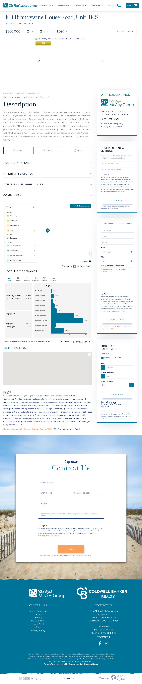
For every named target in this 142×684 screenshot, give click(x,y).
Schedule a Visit (125, 224)
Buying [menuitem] (38, 614)
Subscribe (117, 200)
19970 (49, 429)
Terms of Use (49, 664)
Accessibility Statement (68, 664)
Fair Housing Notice (89, 664)
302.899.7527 (103, 614)
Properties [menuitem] (63, 5)
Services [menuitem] (80, 5)
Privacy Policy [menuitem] (38, 630)
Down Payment (108, 372)
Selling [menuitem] (38, 617)
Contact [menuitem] (111, 5)
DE (20, 429)
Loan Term (106, 354)
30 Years (107, 358)
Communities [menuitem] (45, 5)
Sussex (27, 429)
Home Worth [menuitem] (38, 624)
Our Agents (113, 130)
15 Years (118, 358)
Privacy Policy (120, 192)
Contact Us (104, 130)
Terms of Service (111, 329)
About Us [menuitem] (95, 5)
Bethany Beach (39, 429)
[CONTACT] (125, 31)
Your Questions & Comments (112, 266)
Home (6, 429)
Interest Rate (107, 381)
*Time (103, 257)
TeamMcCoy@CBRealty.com (104, 611)
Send (71, 549)
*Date (103, 248)
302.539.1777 (110, 119)
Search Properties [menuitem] (38, 611)
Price (103, 364)
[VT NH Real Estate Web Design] (112, 678)
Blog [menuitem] (38, 627)
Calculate (117, 394)
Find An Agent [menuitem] (38, 621)
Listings (14, 429)
